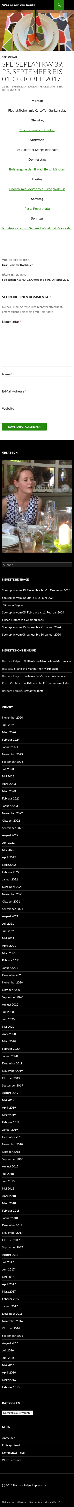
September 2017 (12, 1247)
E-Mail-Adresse (14, 391)
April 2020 (9, 1034)
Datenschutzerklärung (14, 1502)
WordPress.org (11, 1460)
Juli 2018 (8, 1173)
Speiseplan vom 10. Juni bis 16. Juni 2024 (28, 597)
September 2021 (12, 908)
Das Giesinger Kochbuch (17, 262)
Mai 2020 (8, 1026)
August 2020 (10, 1004)
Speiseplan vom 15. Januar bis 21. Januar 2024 (31, 627)
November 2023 (12, 754)
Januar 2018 (10, 1218)
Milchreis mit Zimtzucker (37, 130)
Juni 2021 (8, 931)
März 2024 (9, 732)
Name (7, 374)
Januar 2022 (10, 879)
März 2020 (9, 1041)
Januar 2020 (10, 1056)
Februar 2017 (11, 1299)
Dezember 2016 (12, 1313)
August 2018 (10, 1166)
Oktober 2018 (11, 1151)
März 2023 (9, 791)
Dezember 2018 (12, 1137)
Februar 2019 (11, 1122)
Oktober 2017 (11, 1240)
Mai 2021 (8, 938)
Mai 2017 (8, 1276)
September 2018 (12, 1159)
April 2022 (9, 857)
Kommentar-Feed (13, 1452)
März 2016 (9, 1379)
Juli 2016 (8, 1350)
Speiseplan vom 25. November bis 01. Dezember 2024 (36, 590)
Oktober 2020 (11, 989)
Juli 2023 (8, 769)
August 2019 (10, 1092)
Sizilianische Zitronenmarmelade (45, 676)
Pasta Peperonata (37, 208)
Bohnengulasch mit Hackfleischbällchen (37, 169)
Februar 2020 (11, 1048)
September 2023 (12, 761)
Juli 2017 (8, 1262)
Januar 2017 (10, 1306)
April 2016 (9, 1372)
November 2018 (12, 1144)
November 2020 (12, 982)
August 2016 (10, 1343)
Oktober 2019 (11, 1078)
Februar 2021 (11, 960)
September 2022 (12, 828)
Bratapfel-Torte (33, 690)
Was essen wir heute (19, 5)
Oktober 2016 (11, 1328)
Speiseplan (9, 57)
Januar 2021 (10, 967)
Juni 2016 (8, 1357)
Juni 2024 (8, 725)
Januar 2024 (10, 747)
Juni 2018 (8, 1181)
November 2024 (12, 717)
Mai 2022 (8, 850)
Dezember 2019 (12, 1063)
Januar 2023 (10, 805)
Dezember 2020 (12, 975)
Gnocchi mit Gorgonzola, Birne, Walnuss (37, 189)
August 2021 (10, 916)
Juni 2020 (8, 1019)
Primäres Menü (69, 5)
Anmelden (8, 1438)
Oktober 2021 (11, 901)
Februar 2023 (11, 798)
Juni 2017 (8, 1269)
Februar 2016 (11, 1387)
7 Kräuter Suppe (12, 605)
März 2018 (9, 1203)
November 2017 (12, 1232)
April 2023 (9, 783)
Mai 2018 (8, 1188)
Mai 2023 (8, 776)
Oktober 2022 (11, 820)
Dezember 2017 (12, 1225)
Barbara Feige (37, 86)
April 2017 (9, 1284)
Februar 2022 (11, 872)
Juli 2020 (8, 1012)
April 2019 (9, 1107)
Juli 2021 (8, 923)
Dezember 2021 (12, 886)
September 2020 (12, 997)
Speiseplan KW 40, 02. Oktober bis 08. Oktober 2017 (36, 277)
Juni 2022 (8, 842)
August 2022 (10, 835)
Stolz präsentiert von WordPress (46, 1502)
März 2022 (9, 864)
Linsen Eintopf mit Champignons (23, 619)
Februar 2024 (11, 739)
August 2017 (10, 1254)
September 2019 (12, 1085)
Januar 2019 (10, 1129)
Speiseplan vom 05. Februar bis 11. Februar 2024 (33, 612)
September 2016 (12, 1335)
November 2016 (12, 1321)
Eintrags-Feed (11, 1445)
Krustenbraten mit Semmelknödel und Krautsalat (37, 228)
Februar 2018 (11, 1210)
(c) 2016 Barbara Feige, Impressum (24, 1485)
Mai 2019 (8, 1100)
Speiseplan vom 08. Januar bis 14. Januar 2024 (31, 634)
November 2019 (12, 1070)
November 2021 (12, 894)
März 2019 (9, 1115)
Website (8, 408)
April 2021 (9, 945)
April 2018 (9, 1196)
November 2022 (12, 813)
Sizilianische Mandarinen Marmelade (47, 661)
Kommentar (11, 321)
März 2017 (9, 1291)
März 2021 (9, 953)
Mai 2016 (8, 1365)
